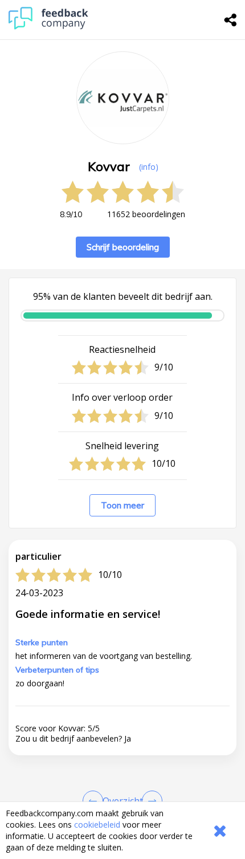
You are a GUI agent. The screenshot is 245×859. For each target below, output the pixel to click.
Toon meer (122, 505)
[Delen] (231, 20)
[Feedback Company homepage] (48, 26)
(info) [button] (148, 166)
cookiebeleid (97, 824)
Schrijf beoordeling (123, 247)
